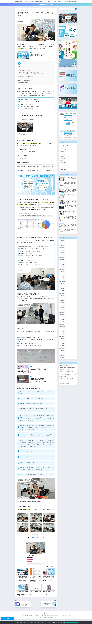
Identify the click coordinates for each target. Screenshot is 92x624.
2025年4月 (62, 278)
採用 (65, 1)
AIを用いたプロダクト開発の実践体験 (25, 76)
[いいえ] (90, 622)
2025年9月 (62, 266)
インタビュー (63, 147)
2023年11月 (62, 319)
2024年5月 (62, 305)
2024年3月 (62, 309)
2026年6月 (62, 245)
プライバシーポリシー (66, 615)
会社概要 (69, 1)
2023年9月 (62, 324)
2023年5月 (62, 331)
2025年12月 (62, 259)
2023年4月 (62, 333)
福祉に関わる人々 (63, 169)
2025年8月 (62, 269)
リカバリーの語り (64, 149)
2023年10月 (62, 321)
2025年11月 (62, 262)
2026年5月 (62, 247)
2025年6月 (62, 274)
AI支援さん (45, 1)
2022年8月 (62, 350)
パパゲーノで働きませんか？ (7, 618)
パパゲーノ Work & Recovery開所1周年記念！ (27, 68)
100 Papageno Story (52, 1)
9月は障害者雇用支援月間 (23, 82)
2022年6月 (62, 355)
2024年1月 (62, 314)
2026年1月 (62, 257)
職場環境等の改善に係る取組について (54, 615)
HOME (46, 613)
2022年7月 (62, 352)
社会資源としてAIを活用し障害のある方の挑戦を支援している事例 (31, 73)
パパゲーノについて (37, 615)
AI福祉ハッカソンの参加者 (23, 66)
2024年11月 (62, 290)
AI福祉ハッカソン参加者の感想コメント (25, 80)
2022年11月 (62, 343)
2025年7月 (62, 271)
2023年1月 (62, 338)
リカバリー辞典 (60, 1)
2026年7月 (62, 243)
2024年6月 (62, 302)
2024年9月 (62, 295)
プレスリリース (64, 156)
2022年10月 (62, 345)
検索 (76, 9)
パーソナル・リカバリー (65, 167)
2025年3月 (62, 281)
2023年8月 (62, 326)
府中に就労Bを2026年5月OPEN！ (46, 4)
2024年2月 (62, 312)
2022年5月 (62, 357)
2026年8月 (62, 240)
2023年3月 (62, 336)
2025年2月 (62, 283)
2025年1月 (62, 286)
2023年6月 (62, 329)
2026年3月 (62, 252)
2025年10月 (62, 264)
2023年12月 (62, 317)
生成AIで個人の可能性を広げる (24, 70)
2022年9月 (62, 348)
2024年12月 (62, 288)
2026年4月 (62, 250)
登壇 (61, 160)
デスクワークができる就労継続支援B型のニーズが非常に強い (30, 72)
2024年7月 (62, 300)
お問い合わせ (74, 1)
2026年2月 (62, 254)
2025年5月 (62, 276)
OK (64, 622)
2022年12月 (62, 341)
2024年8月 (62, 297)
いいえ (67, 622)
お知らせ (27, 1)
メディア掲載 (63, 158)
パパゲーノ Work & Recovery (36, 1)
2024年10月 (62, 293)
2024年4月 (62, 307)
